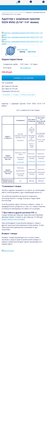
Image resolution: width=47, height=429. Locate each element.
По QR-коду (20, 162)
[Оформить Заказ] (42, 2)
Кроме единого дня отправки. (13, 219)
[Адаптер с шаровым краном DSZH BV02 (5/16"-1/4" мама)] (23, 34)
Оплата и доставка (28, 95)
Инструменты (25, 68)
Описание (6, 95)
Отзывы (15, 95)
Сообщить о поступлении (23, 78)
